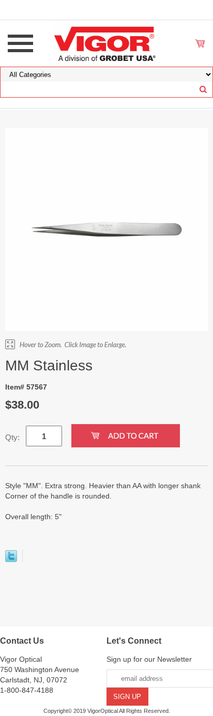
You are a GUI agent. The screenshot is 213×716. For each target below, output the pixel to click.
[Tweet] (11, 559)
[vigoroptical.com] (106, 43)
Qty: (12, 437)
